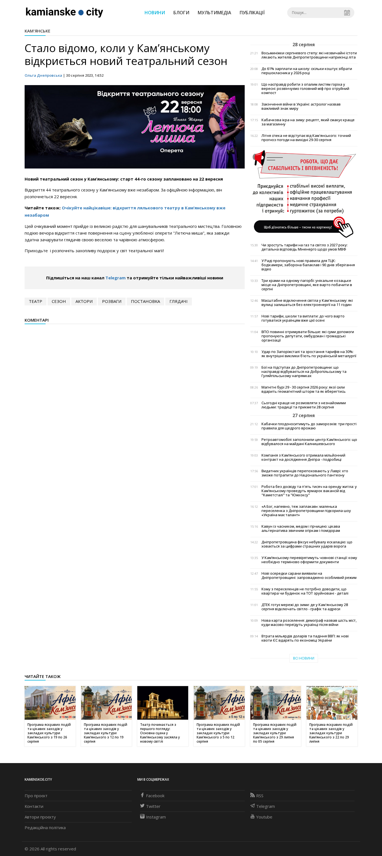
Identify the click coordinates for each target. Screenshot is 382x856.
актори (84, 301)
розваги (111, 301)
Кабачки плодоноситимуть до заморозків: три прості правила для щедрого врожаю (309, 426)
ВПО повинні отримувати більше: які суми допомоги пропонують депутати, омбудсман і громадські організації (307, 336)
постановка (145, 301)
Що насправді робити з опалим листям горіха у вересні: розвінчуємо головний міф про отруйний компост (305, 88)
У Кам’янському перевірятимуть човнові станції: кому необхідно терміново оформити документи (309, 560)
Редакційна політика (45, 827)
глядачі (178, 301)
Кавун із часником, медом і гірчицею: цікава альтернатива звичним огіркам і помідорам (300, 528)
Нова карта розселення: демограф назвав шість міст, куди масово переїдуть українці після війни (309, 622)
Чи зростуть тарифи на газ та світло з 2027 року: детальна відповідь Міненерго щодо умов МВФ (304, 247)
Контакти (34, 806)
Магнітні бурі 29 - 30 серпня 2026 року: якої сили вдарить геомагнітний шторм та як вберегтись (303, 389)
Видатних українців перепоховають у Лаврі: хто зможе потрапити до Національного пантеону (304, 473)
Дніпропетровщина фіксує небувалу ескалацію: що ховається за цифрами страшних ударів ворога (306, 544)
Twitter (153, 806)
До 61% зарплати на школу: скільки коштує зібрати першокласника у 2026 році (306, 71)
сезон (59, 301)
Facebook (155, 795)
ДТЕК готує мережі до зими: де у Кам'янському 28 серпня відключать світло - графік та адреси (304, 607)
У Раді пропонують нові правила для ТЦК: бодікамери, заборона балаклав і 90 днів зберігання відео (308, 265)
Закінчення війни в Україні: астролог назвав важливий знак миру (301, 106)
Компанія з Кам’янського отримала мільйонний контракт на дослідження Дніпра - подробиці (303, 457)
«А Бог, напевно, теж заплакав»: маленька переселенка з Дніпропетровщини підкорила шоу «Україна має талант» (306, 510)
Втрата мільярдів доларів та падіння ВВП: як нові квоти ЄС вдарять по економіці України (305, 638)
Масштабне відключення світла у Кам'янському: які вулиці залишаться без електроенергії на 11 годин (307, 302)
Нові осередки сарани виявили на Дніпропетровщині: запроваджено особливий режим (309, 575)
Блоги (181, 13)
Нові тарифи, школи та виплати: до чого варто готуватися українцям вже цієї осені (303, 318)
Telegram (115, 277)
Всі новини (303, 658)
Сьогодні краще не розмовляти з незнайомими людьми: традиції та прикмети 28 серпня (303, 405)
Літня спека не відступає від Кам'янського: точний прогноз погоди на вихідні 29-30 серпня (306, 138)
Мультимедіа (214, 13)
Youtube (264, 817)
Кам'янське (37, 31)
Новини (155, 13)
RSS (259, 795)
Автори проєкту (40, 817)
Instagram (156, 817)
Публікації (252, 13)
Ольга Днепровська (43, 75)
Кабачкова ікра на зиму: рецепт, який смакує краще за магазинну (308, 122)
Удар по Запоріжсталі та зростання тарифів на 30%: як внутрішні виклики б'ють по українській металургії (308, 354)
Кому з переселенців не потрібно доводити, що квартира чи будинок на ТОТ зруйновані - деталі (304, 591)
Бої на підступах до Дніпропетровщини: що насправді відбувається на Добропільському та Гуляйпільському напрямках (303, 371)
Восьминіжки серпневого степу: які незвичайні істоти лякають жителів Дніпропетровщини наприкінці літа (309, 55)
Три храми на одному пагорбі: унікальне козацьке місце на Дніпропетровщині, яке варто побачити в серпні (306, 285)
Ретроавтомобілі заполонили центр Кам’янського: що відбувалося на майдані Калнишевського (309, 442)
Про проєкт (36, 795)
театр (35, 301)
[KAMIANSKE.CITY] (65, 12)
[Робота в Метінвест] (303, 193)
